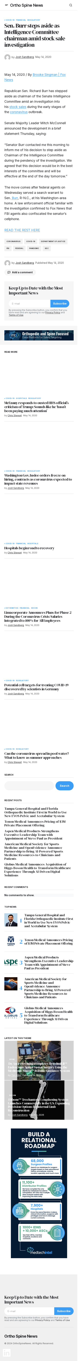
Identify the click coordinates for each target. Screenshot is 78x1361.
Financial (21, 20)
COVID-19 (10, 20)
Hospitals (21, 398)
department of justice (53, 241)
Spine (12, 1059)
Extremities (12, 608)
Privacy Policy (52, 312)
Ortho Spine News (26, 5)
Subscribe (60, 303)
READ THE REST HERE (22, 230)
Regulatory (33, 20)
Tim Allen (16, 1075)
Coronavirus (13, 241)
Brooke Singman (45, 75)
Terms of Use (16, 315)
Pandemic (34, 248)
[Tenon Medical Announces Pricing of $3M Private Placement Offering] (10, 941)
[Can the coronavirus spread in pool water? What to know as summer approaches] (39, 726)
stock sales (17, 107)
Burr (14, 198)
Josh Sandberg (19, 1114)
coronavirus (19, 112)
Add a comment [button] (22, 272)
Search (8, 775)
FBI (8, 248)
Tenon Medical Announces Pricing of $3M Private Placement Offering (34, 823)
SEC (47, 248)
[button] (6, 5)
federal (19, 248)
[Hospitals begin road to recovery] (39, 520)
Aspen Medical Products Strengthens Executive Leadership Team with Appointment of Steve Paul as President (33, 834)
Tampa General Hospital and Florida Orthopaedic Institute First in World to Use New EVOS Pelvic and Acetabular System (35, 812)
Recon (34, 608)
